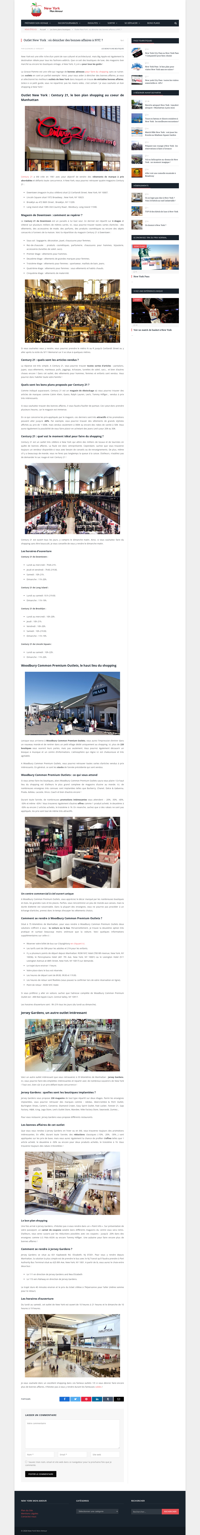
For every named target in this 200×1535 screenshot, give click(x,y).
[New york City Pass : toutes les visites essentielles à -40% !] (136, 80)
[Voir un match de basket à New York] (155, 310)
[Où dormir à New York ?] (136, 224)
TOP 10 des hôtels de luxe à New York (161, 211)
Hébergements (141, 185)
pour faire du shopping (96, 71)
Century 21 (27, 176)
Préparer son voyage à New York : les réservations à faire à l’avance (161, 147)
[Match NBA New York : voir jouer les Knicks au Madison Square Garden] (136, 132)
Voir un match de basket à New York (153, 329)
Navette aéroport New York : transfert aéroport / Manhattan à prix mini (162, 106)
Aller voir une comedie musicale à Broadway (160, 174)
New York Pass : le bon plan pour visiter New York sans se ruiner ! (159, 68)
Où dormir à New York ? (155, 225)
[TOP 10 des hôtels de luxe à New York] (136, 211)
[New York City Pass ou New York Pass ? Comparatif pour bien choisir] (136, 52)
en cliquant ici (77, 943)
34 (148, 101)
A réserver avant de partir (147, 92)
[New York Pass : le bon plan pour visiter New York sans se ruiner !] (136, 66)
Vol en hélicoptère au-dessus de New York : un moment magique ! (161, 161)
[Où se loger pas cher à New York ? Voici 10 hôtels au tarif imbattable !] (136, 197)
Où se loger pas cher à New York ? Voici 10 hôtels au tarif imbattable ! (160, 199)
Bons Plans (153, 23)
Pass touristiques (143, 40)
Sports (137, 300)
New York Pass (141, 276)
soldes (98, 1386)
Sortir (111, 23)
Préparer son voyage (36, 23)
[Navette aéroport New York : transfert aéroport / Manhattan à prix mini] (136, 104)
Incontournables (68, 23)
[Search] (175, 23)
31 (137, 325)
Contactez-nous (28, 1516)
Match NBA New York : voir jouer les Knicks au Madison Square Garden (161, 133)
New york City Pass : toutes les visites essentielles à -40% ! (161, 81)
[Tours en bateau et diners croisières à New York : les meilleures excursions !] (136, 118)
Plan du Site (27, 1510)
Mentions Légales (29, 1513)
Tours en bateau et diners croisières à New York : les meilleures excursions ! (162, 120)
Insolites (93, 23)
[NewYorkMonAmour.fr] (48, 10)
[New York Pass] (155, 257)
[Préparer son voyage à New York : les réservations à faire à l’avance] (136, 145)
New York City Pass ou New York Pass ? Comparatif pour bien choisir (162, 54)
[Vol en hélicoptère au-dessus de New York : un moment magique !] (136, 159)
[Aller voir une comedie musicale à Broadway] (136, 173)
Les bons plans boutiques (112, 48)
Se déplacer (131, 23)
